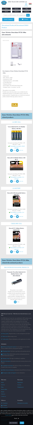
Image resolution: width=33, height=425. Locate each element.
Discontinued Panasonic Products (16, 267)
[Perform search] (28, 15)
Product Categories (8, 19)
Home (6, 8)
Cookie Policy (8, 415)
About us (16, 11)
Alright (22, 422)
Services (16, 8)
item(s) (26, 19)
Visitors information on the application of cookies (15, 339)
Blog (27, 8)
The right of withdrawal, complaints (14, 358)
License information (14, 372)
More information (13, 422)
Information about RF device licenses (17, 370)
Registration (20, 382)
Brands (6, 11)
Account (19, 384)
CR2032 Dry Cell (16, 223)
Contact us (26, 11)
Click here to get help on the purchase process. (16, 351)
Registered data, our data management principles (15, 333)
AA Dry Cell (16, 122)
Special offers (4, 389)
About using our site (9, 336)
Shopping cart (20, 387)
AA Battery (16, 188)
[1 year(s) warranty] (14, 103)
